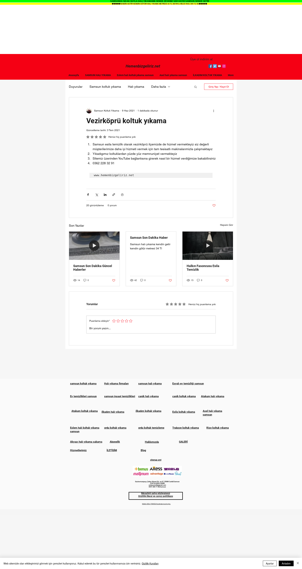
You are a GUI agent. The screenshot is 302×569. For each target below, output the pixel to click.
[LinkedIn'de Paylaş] (105, 194)
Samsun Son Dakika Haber (149, 237)
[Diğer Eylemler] (213, 111)
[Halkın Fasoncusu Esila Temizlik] (207, 246)
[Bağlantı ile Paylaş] (113, 194)
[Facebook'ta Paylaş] (88, 194)
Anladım (286, 563)
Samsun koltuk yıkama (105, 86)
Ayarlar (270, 563)
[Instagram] (224, 66)
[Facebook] (210, 66)
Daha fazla (158, 86)
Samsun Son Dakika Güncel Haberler (92, 267)
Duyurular (75, 86)
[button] (195, 86)
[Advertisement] (151, 29)
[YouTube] (219, 66)
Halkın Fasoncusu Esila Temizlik (203, 267)
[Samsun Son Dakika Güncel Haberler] (94, 246)
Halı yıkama (136, 86)
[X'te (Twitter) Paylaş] (96, 194)
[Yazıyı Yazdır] (122, 194)
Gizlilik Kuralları (150, 563)
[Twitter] (215, 66)
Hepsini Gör (226, 225)
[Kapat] (298, 563)
